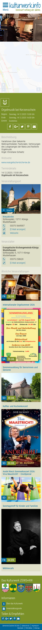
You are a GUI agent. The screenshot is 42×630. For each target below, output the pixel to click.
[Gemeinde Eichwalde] (13, 588)
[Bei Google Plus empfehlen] (16, 126)
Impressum (35, 626)
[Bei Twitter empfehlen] (22, 126)
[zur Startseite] (25, 7)
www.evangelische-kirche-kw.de (15, 162)
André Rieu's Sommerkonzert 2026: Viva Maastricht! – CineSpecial (19, 472)
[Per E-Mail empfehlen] (34, 126)
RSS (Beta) (28, 628)
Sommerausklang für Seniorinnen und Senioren (20, 368)
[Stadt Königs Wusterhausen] (37, 588)
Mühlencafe (8, 568)
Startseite (20, 628)
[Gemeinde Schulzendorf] (29, 588)
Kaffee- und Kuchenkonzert (15, 406)
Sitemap (37, 628)
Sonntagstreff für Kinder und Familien (20, 506)
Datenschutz (26, 626)
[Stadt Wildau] (21, 588)
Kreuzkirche (8, 216)
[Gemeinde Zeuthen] (5, 588)
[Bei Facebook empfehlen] (10, 126)
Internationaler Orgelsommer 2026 (19, 304)
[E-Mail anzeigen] (17, 229)
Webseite (14, 233)
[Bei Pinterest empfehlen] (28, 126)
